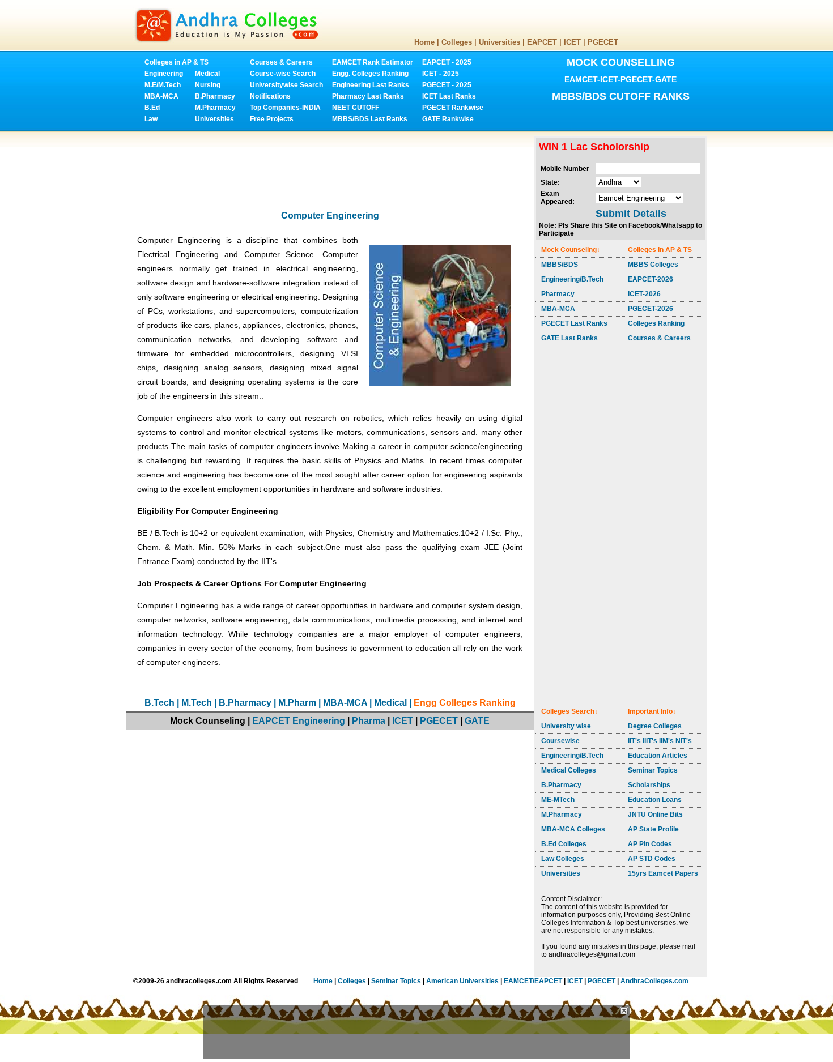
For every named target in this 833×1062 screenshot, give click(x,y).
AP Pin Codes (650, 844)
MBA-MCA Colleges (573, 829)
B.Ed (152, 108)
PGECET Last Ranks (574, 323)
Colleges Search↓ (569, 711)
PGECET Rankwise (452, 108)
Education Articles (657, 756)
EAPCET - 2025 (446, 62)
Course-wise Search (283, 74)
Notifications (270, 96)
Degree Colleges (655, 726)
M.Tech (196, 702)
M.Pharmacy (215, 108)
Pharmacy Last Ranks (368, 96)
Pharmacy (558, 294)
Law (151, 119)
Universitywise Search (286, 85)
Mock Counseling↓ (570, 250)
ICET (572, 42)
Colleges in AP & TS (176, 62)
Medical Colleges (568, 770)
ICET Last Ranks (449, 96)
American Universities (462, 981)
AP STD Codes (651, 859)
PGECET (603, 42)
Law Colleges (562, 859)
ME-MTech (558, 800)
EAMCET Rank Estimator (372, 62)
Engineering (163, 74)
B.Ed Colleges (563, 844)
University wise (566, 726)
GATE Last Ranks (569, 338)
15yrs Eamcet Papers (663, 873)
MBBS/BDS (559, 264)
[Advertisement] (332, 161)
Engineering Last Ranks (370, 85)
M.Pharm (297, 702)
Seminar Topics (653, 770)
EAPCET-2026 (650, 279)
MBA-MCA (161, 96)
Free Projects (272, 119)
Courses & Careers (281, 62)
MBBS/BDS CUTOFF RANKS (621, 96)
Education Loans (655, 800)
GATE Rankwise (448, 119)
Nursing (207, 85)
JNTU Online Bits (655, 814)
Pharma (368, 721)
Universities (499, 42)
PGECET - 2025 (446, 85)
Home (424, 42)
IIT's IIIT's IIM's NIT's (660, 741)
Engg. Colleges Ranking (370, 74)
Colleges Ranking (656, 323)
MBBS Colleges (653, 264)
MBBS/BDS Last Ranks (369, 119)
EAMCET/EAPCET (533, 981)
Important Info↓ (652, 711)
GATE (477, 721)
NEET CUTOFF (355, 108)
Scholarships (649, 785)
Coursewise (560, 741)
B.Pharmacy (215, 96)
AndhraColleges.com (654, 981)
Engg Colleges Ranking (465, 702)
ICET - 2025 (440, 74)
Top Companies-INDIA (285, 108)
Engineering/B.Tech (572, 279)
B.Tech (159, 702)
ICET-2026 (644, 294)
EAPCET (542, 42)
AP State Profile (653, 829)
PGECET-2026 (650, 309)
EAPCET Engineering (298, 721)
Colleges (456, 42)
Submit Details (631, 213)
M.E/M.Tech (162, 85)
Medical (207, 74)
